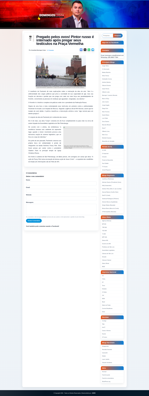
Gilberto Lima (105, 131)
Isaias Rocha (105, 88)
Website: (29, 195)
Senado (104, 256)
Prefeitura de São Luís (108, 247)
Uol (103, 295)
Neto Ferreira (105, 111)
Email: (28, 187)
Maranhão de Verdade (108, 141)
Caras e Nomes (106, 330)
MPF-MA (104, 237)
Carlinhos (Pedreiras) (108, 179)
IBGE (103, 266)
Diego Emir (105, 108)
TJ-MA (104, 234)
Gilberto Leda (106, 92)
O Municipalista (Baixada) (109, 211)
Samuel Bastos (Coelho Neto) (110, 192)
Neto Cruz (105, 134)
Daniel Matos (105, 115)
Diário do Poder (106, 305)
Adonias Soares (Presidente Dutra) (111, 182)
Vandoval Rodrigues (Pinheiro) (110, 198)
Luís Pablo (105, 118)
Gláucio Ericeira (106, 85)
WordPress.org (106, 381)
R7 (103, 282)
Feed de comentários (108, 378)
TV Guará (104, 166)
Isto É (103, 327)
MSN (103, 298)
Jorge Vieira (105, 65)
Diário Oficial (105, 263)
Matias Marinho (106, 72)
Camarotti (104, 352)
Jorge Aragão (105, 105)
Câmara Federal (106, 260)
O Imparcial (105, 153)
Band (103, 302)
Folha (103, 279)
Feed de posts (106, 375)
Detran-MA (105, 240)
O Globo (104, 292)
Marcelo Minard (106, 124)
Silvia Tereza (105, 75)
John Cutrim (105, 102)
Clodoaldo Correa (107, 79)
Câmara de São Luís (107, 253)
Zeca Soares (105, 121)
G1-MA (104, 150)
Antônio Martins (106, 82)
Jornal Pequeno (106, 170)
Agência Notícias (106, 220)
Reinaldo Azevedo (107, 349)
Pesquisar (118, 35)
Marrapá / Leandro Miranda (109, 95)
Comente (51, 50)
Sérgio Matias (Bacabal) (108, 205)
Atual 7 (104, 128)
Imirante (104, 156)
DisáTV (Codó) (106, 195)
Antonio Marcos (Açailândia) (109, 202)
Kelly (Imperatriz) (106, 185)
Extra (103, 311)
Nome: (28, 180)
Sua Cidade (105, 163)
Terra (103, 285)
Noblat (104, 356)
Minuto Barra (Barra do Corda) (110, 208)
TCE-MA (104, 230)
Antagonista (105, 346)
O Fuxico (104, 337)
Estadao (104, 288)
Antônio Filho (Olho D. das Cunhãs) (111, 188)
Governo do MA (106, 243)
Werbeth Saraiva (106, 138)
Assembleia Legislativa (108, 250)
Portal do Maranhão (107, 160)
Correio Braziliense (107, 308)
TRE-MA (104, 227)
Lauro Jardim (105, 359)
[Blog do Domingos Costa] (74, 14)
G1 (103, 275)
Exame (104, 334)
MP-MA (104, 224)
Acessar (104, 371)
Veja (103, 324)
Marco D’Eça (105, 98)
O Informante (105, 69)
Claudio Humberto (107, 362)
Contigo (104, 320)
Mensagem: (30, 202)
